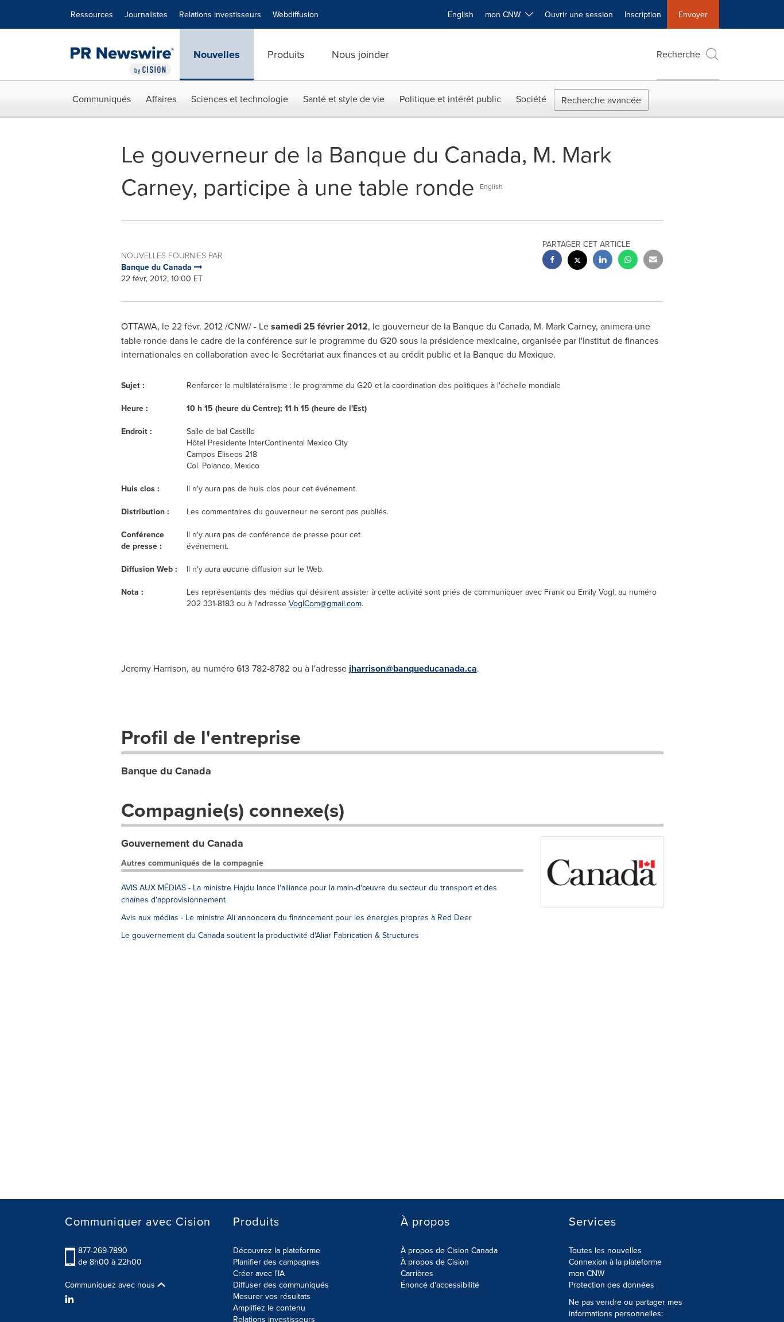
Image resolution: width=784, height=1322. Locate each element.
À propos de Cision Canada (449, 1250)
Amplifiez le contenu (269, 1307)
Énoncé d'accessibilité (440, 1284)
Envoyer (693, 14)
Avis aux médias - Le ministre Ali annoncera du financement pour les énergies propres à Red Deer (296, 917)
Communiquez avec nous (111, 1284)
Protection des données (611, 1284)
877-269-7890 (102, 1250)
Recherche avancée (601, 100)
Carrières (417, 1273)
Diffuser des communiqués (281, 1284)
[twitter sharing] (577, 261)
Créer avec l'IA (259, 1273)
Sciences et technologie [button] (239, 98)
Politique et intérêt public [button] (450, 98)
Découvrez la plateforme (276, 1250)
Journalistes (146, 14)
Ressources (92, 14)
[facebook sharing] (552, 261)
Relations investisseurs (220, 14)
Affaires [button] (161, 98)
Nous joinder (360, 54)
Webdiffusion (296, 14)
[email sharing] (653, 261)
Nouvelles (216, 54)
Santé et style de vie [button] (344, 98)
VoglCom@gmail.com (325, 603)
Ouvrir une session (579, 14)
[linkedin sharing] (602, 261)
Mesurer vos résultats (272, 1296)
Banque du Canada (166, 770)
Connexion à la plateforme (615, 1261)
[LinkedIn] (71, 1299)
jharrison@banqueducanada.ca (413, 668)
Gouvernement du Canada (182, 843)
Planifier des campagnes (276, 1261)
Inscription (642, 14)
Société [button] (531, 98)
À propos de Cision (435, 1261)
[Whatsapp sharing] (628, 261)
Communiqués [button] (101, 98)
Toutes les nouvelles (605, 1250)
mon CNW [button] (505, 14)
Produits (285, 54)
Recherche (678, 54)
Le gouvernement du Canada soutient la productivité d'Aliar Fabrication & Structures (270, 935)
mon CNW (586, 1273)
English (460, 14)
